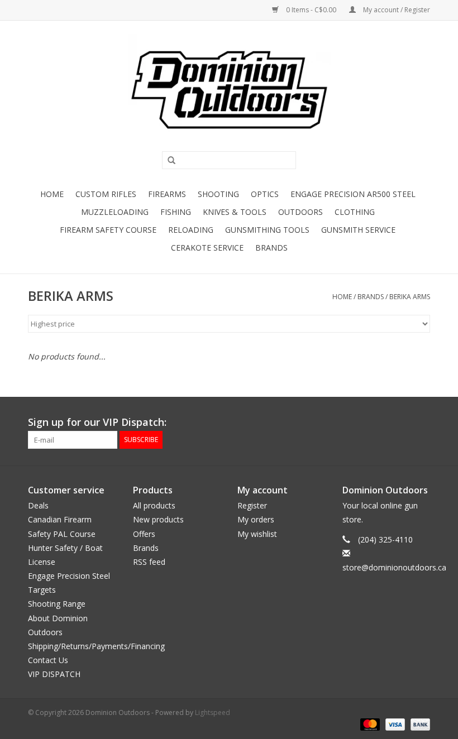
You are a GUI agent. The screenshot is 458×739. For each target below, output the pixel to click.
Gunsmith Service (358, 229)
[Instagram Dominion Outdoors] (421, 422)
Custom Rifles (105, 194)
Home (52, 194)
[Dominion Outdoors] (229, 90)
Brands (271, 247)
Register (252, 505)
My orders (255, 519)
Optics (265, 194)
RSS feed (149, 561)
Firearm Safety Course (108, 229)
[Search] (167, 160)
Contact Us (48, 660)
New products (158, 519)
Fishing (175, 212)
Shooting (218, 194)
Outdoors (300, 212)
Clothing (355, 212)
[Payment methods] (368, 723)
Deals (38, 505)
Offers (144, 534)
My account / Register (395, 10)
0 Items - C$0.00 (311, 10)
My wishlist (257, 534)
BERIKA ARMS (409, 296)
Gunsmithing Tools (267, 229)
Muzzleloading (115, 212)
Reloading (190, 229)
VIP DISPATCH (54, 674)
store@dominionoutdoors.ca (394, 567)
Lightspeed (212, 712)
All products (154, 505)
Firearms (167, 194)
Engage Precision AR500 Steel (353, 194)
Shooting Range (56, 603)
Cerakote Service (207, 247)
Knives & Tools (234, 212)
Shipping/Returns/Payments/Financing (96, 646)
